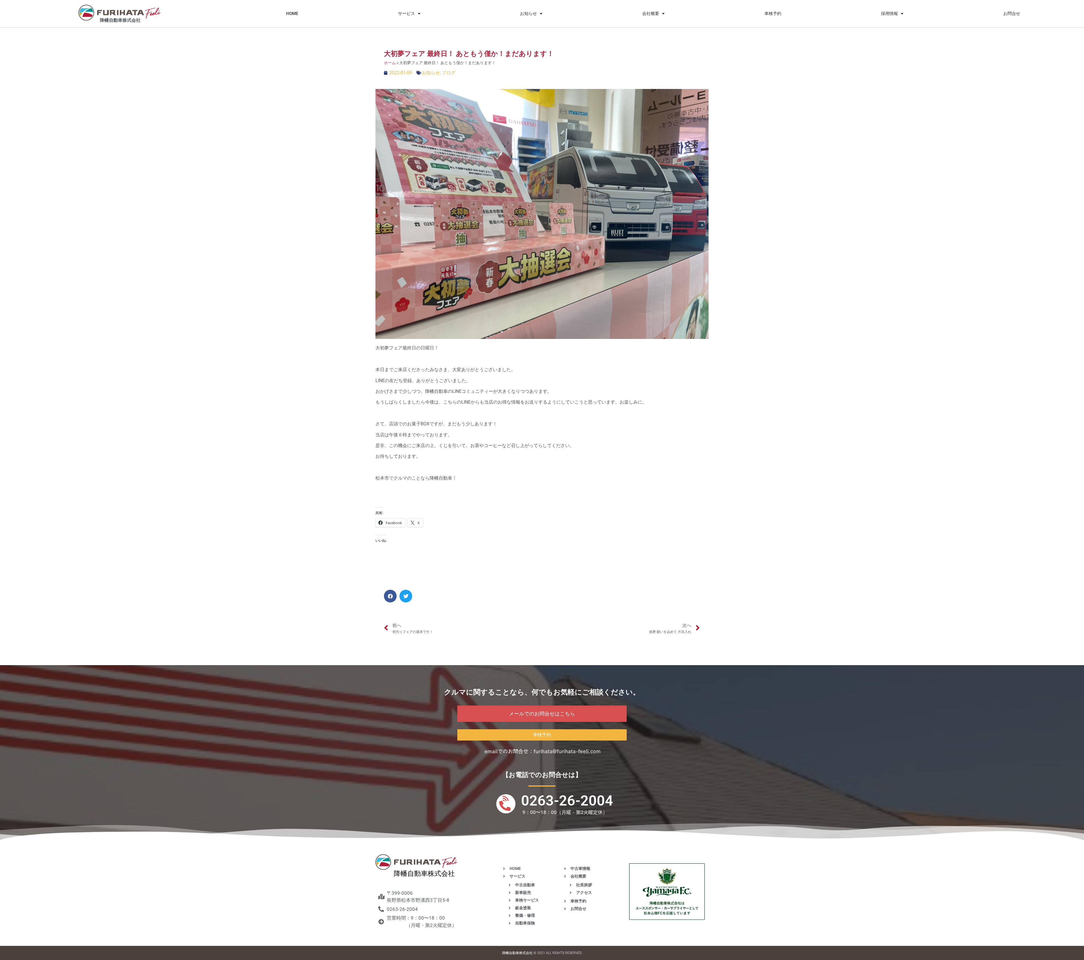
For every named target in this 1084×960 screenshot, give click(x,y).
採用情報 (889, 13)
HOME (292, 13)
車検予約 (772, 13)
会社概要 (650, 13)
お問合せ (1011, 13)
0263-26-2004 (567, 801)
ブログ (448, 72)
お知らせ (528, 13)
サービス (406, 13)
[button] (390, 596)
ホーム (390, 62)
